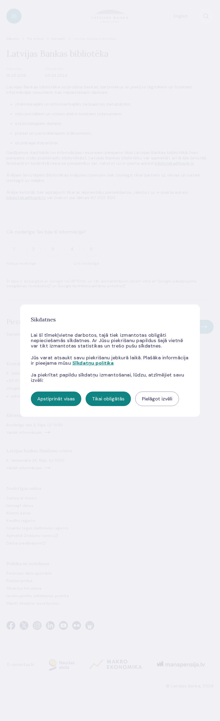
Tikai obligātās (108, 399)
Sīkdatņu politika (93, 363)
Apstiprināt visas (56, 399)
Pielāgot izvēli (157, 399)
